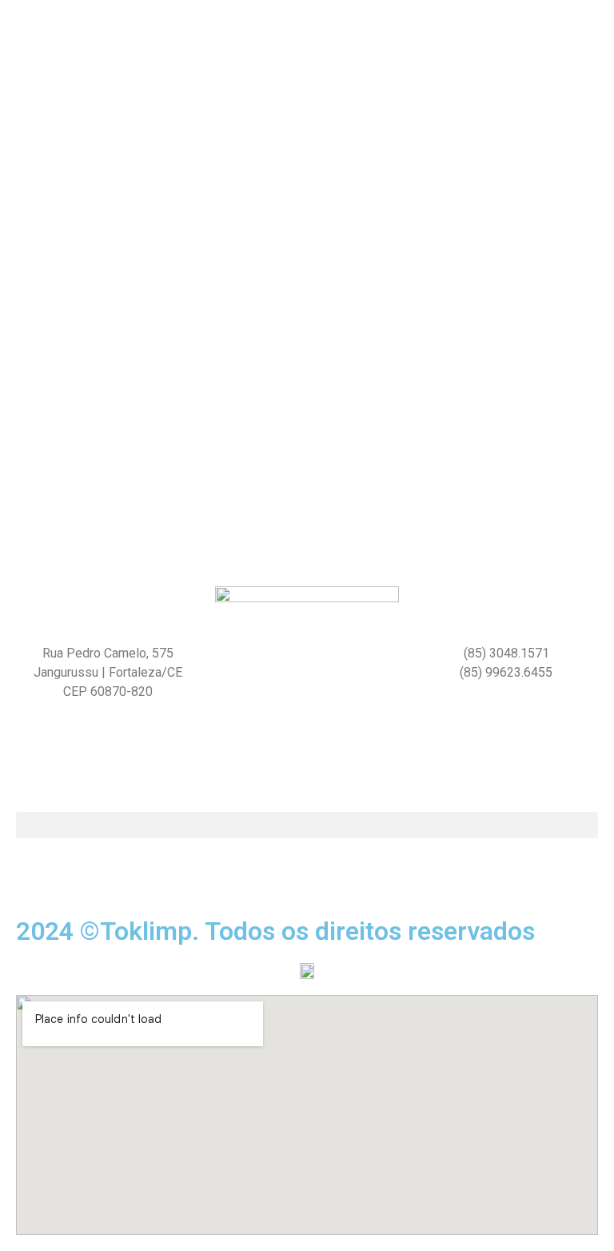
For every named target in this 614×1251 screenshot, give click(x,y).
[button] (307, 825)
